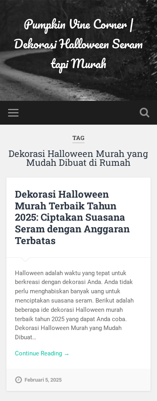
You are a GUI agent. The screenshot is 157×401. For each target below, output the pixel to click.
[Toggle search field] (144, 113)
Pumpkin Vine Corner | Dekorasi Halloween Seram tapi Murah (78, 43)
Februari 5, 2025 (43, 380)
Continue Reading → (42, 353)
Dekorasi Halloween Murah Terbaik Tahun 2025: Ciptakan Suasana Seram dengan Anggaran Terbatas (72, 217)
